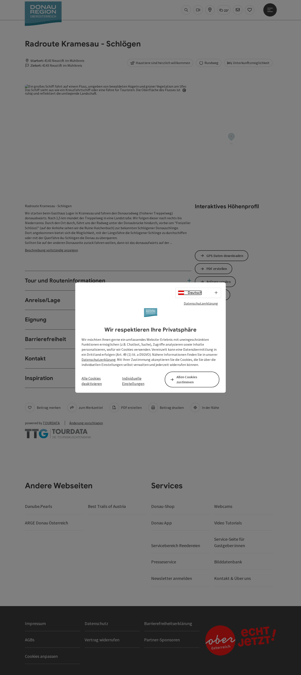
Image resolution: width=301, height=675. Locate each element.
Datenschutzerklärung (201, 303)
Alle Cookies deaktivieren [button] (92, 381)
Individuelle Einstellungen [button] (133, 381)
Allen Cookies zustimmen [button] (187, 379)
